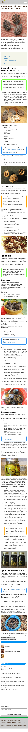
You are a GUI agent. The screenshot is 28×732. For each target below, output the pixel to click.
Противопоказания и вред (10, 63)
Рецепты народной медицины (8, 639)
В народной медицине (10, 60)
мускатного (19, 150)
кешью (8, 149)
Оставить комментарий (14, 714)
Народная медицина (10, 637)
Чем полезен (7, 56)
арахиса (9, 150)
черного (14, 150)
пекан (18, 149)
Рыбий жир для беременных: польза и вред (11, 677)
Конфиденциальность (15, 720)
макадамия (13, 149)
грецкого (13, 152)
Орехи (2, 637)
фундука (5, 150)
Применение (7, 58)
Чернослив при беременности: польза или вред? (12, 685)
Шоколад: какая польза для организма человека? (12, 681)
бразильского (6, 152)
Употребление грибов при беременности (10, 673)
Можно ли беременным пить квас (9, 689)
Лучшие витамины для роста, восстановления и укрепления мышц (12, 669)
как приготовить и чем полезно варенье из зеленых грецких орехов (12, 341)
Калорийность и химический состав (13, 54)
